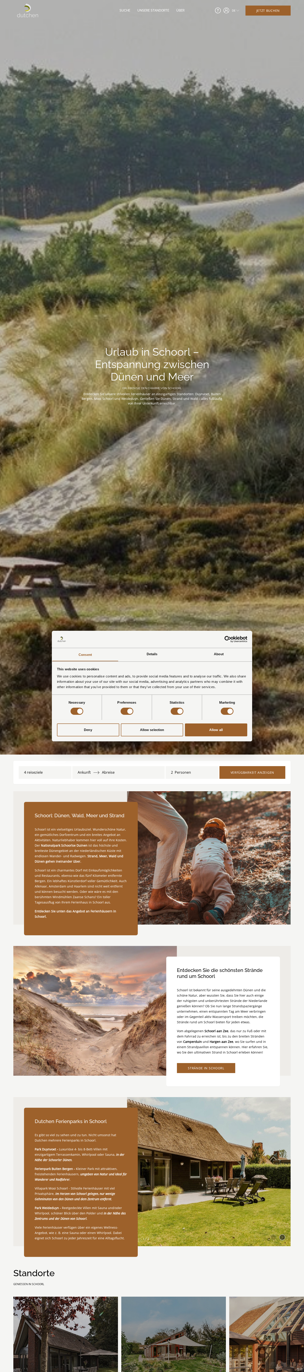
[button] (282, 1236)
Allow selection (152, 729)
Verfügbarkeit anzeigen (252, 772)
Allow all (216, 729)
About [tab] (219, 654)
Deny (88, 729)
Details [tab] (152, 654)
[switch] (127, 711)
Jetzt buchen (268, 10)
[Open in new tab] (226, 10)
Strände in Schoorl (206, 1068)
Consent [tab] (85, 654)
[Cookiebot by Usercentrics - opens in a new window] (227, 639)
